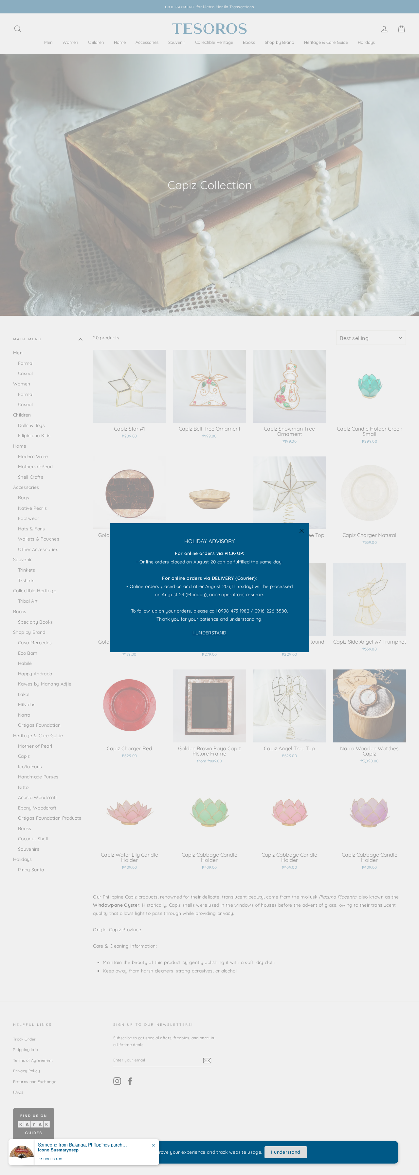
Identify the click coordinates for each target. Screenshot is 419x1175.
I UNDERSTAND (209, 632)
